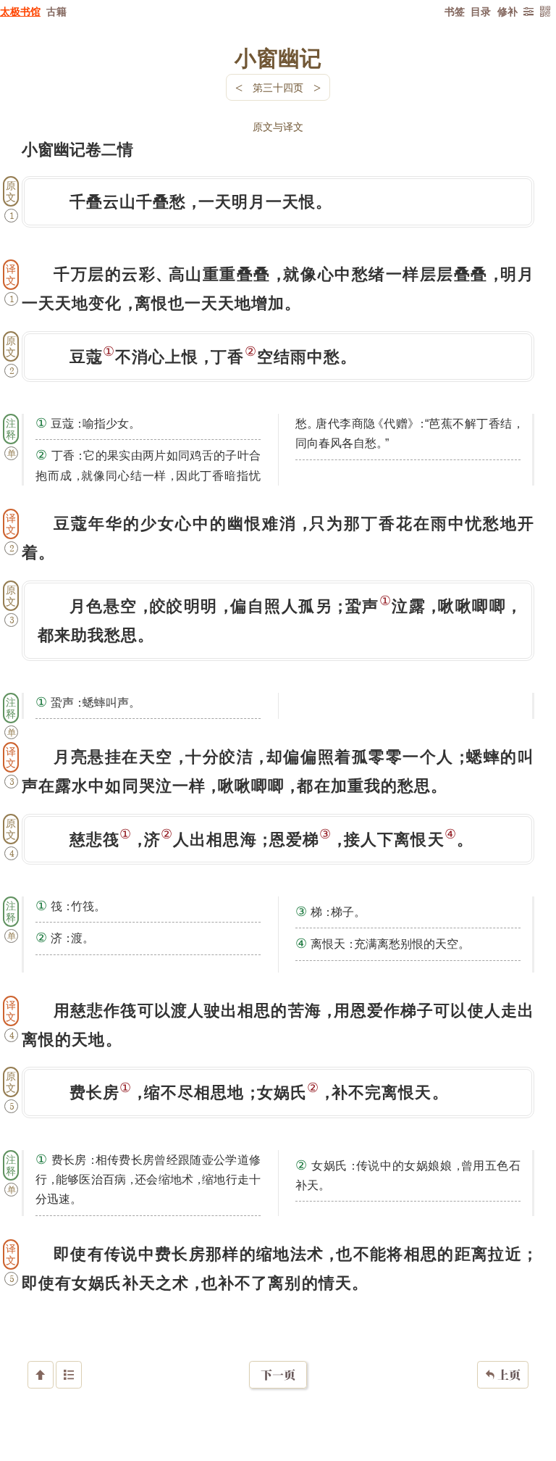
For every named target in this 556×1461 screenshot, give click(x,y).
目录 (481, 11)
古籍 (56, 11)
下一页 (278, 1375)
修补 (507, 11)
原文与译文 (278, 126)
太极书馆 (20, 11)
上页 (503, 1375)
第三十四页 (278, 87)
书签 (455, 11)
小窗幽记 (278, 57)
